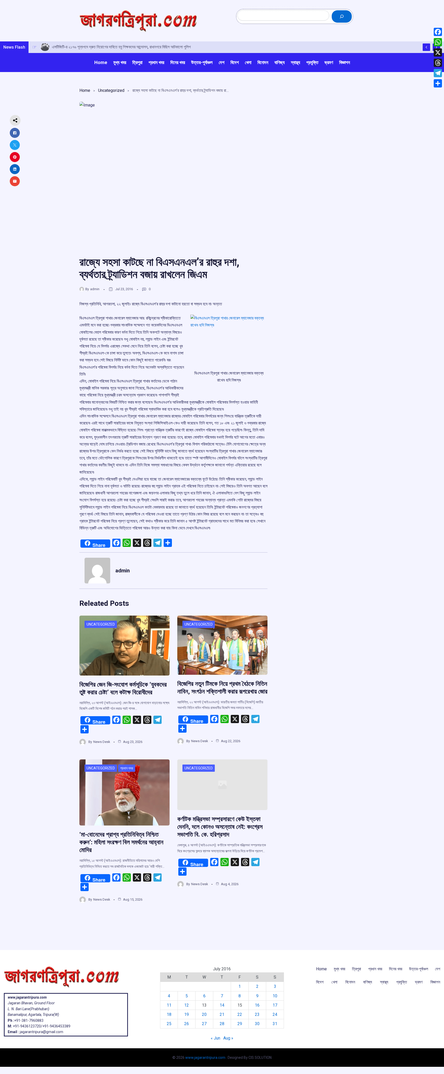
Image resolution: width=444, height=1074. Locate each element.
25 (169, 1023)
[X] (438, 52)
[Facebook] (438, 32)
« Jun (215, 1038)
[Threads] (438, 63)
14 (222, 1005)
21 (222, 1014)
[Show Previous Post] (426, 47)
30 (257, 1023)
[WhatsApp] (438, 42)
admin (94, 289)
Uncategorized (111, 90)
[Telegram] (438, 73)
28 (222, 1023)
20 (204, 1014)
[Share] (438, 83)
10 (275, 995)
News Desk (101, 742)
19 (186, 1014)
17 (275, 1005)
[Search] (342, 16)
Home (84, 90)
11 (169, 1005)
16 (257, 1005)
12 (186, 1005)
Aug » (228, 1038)
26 (186, 1023)
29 (239, 1023)
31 (275, 1023)
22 (239, 1014)
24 (275, 1014)
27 (204, 1023)
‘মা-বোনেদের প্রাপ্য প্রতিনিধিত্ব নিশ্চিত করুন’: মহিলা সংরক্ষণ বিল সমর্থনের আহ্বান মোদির (121, 842)
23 (257, 1014)
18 (169, 1014)
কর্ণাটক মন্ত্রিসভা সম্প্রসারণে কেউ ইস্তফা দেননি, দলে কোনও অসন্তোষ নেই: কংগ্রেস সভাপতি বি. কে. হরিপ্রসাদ (220, 826)
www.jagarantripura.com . (206, 1057)
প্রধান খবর (126, 768)
